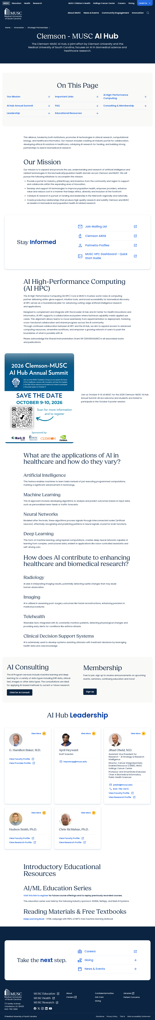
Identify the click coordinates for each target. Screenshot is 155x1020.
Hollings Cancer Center (104, 3)
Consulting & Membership (125, 105)
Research (37, 3)
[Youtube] (50, 1008)
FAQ (77, 105)
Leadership (29, 113)
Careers (122, 3)
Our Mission (29, 96)
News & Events (91, 12)
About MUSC (74, 12)
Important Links (77, 96)
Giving (131, 3)
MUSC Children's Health (79, 3)
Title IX (122, 1016)
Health (27, 3)
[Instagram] (42, 1008)
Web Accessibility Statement (139, 1016)
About (69, 993)
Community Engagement (115, 12)
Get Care (99, 997)
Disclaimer (100, 1016)
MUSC (6, 3)
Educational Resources (77, 113)
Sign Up (90, 691)
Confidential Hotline (104, 993)
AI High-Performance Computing (125, 96)
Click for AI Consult (20, 692)
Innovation (138, 12)
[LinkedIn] (46, 1008)
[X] (39, 1008)
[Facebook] (35, 1008)
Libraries (129, 993)
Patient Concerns (132, 997)
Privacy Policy (112, 1016)
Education (16, 3)
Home (7, 27)
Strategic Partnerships (38, 27)
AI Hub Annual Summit (29, 105)
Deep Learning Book (34, 918)
